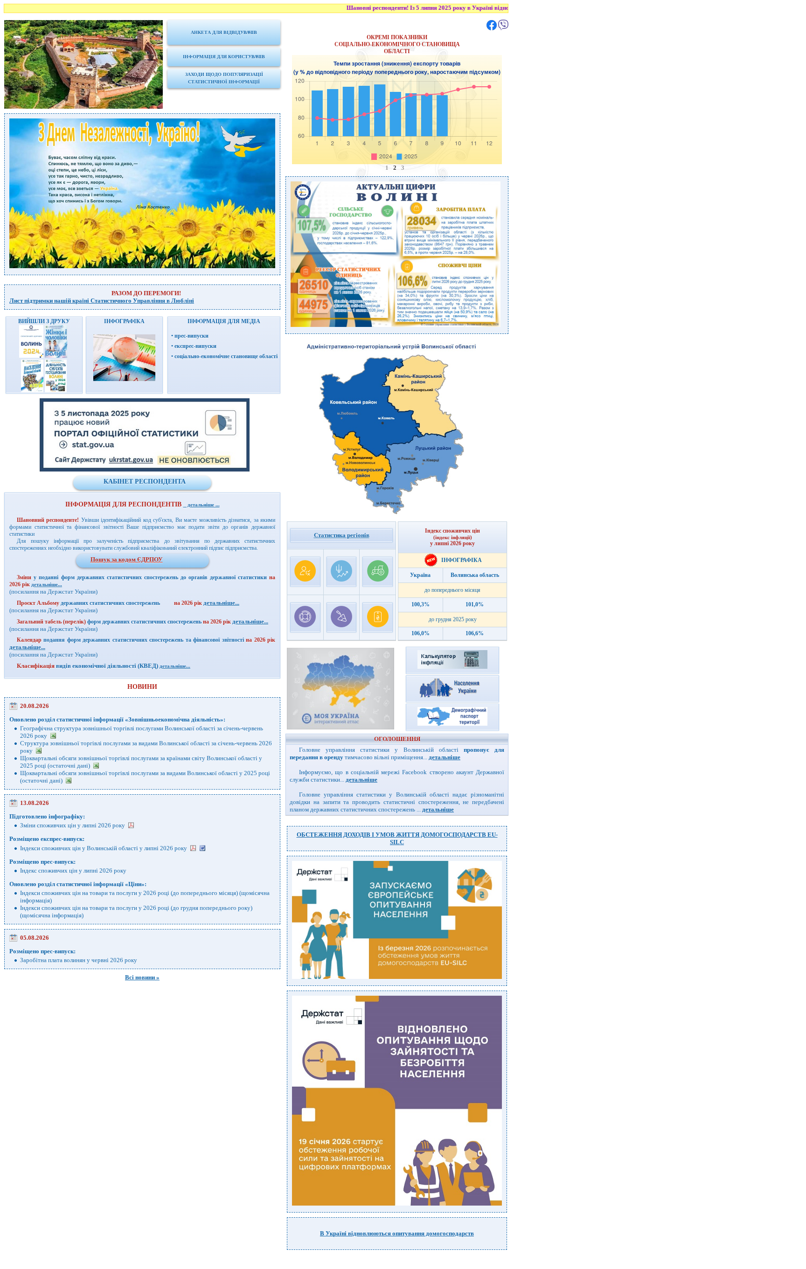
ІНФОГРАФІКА (460, 560)
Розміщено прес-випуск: (42, 861)
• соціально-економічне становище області (224, 356)
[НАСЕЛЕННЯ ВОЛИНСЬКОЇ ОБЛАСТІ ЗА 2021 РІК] (32, 390)
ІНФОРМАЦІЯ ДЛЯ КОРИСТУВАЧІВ (224, 56)
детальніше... (46, 584)
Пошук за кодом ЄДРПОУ (126, 559)
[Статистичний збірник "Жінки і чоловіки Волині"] (57, 355)
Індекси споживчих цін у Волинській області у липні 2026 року (103, 848)
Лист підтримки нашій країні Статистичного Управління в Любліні (101, 300)
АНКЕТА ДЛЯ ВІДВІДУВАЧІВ (224, 32)
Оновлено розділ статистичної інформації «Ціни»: (77, 884)
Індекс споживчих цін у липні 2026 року (73, 870)
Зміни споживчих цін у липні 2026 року (72, 825)
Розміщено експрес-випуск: (46, 838)
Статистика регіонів (341, 535)
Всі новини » (142, 977)
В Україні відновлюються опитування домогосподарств (397, 1233)
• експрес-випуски (193, 346)
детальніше (444, 757)
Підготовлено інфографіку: (47, 816)
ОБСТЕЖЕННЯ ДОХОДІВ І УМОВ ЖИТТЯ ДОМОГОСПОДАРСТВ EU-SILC (397, 838)
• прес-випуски (189, 336)
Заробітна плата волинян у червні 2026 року (78, 960)
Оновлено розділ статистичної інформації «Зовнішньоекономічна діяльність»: (117, 719)
